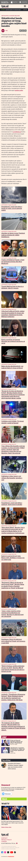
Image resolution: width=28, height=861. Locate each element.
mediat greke (19, 90)
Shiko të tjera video (6, 827)
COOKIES (4, 841)
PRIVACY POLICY (6, 839)
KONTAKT (4, 838)
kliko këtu (19, 789)
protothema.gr (17, 132)
